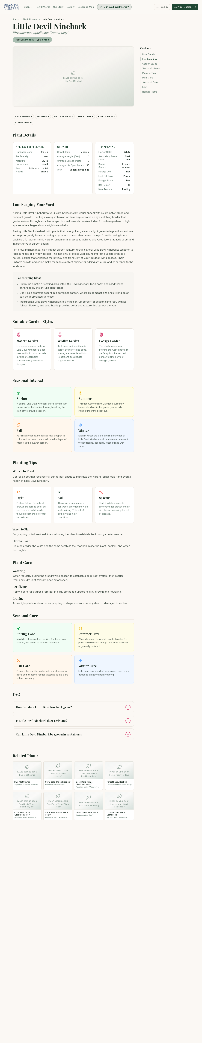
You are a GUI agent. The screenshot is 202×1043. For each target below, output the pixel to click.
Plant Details (148, 54)
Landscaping (149, 59)
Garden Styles (149, 63)
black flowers (30, 19)
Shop (27, 7)
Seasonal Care (150, 82)
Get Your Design (183, 7)
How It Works (43, 7)
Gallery (70, 7)
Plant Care (147, 77)
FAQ (144, 87)
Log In (164, 7)
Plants (16, 19)
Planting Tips (149, 73)
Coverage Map (86, 7)
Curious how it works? (116, 7)
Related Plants (149, 91)
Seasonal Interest (151, 68)
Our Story (58, 7)
